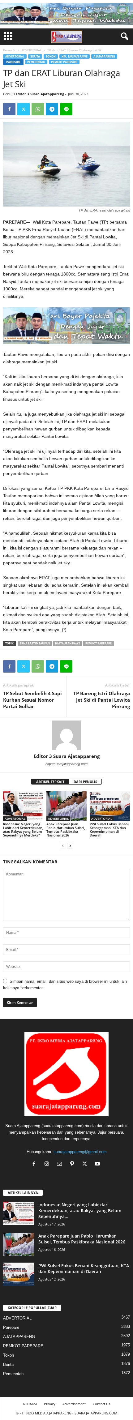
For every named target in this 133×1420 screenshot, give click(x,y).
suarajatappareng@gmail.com (80, 1151)
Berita (35, 56)
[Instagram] (48, 1164)
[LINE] (66, 109)
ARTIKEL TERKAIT (50, 781)
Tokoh (51, 56)
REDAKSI (30, 1403)
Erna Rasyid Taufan (35, 643)
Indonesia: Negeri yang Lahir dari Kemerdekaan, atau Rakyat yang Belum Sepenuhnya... (79, 1210)
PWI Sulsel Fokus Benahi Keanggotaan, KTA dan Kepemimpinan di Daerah (109, 829)
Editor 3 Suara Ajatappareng (40, 94)
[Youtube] (98, 1164)
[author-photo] (66, 735)
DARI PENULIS (85, 781)
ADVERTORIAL (31, 50)
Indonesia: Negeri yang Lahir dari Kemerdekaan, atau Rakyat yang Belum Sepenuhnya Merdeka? (23, 829)
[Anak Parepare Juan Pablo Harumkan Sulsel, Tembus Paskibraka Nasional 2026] (66, 806)
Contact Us (101, 1403)
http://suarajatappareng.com (66, 764)
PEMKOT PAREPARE (64, 62)
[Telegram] (52, 109)
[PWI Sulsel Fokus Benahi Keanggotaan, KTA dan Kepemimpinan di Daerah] (110, 806)
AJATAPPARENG (104, 56)
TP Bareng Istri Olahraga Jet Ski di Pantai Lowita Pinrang (101, 699)
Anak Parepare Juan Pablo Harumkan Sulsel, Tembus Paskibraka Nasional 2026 (65, 829)
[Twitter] (23, 109)
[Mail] (60, 1164)
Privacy (49, 1403)
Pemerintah (36, 62)
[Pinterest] (73, 1164)
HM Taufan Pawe (67, 643)
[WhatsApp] (38, 109)
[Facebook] (9, 109)
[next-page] (70, 845)
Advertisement (74, 1403)
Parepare (13, 62)
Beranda (9, 50)
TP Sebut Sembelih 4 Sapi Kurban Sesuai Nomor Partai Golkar (32, 699)
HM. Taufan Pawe (75, 56)
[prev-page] (63, 845)
